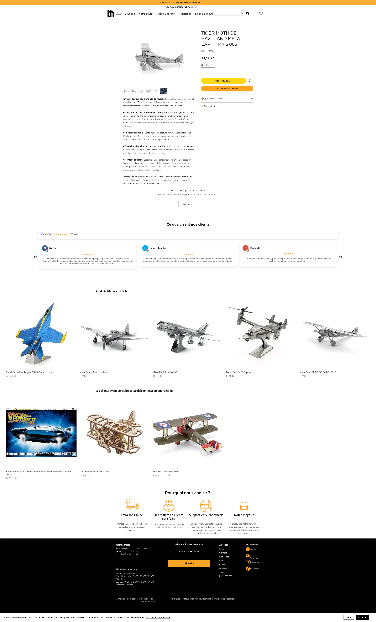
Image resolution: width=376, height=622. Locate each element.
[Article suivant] (374, 333)
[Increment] (212, 70)
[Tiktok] (248, 549)
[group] (188, 338)
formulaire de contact (207, 526)
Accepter (362, 617)
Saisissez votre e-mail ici (188, 551)
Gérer (348, 617)
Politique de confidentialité (158, 617)
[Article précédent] (2, 333)
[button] (130, 13)
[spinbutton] (208, 70)
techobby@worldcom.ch (127, 554)
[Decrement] (203, 70)
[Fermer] (372, 617)
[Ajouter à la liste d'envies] (250, 81)
